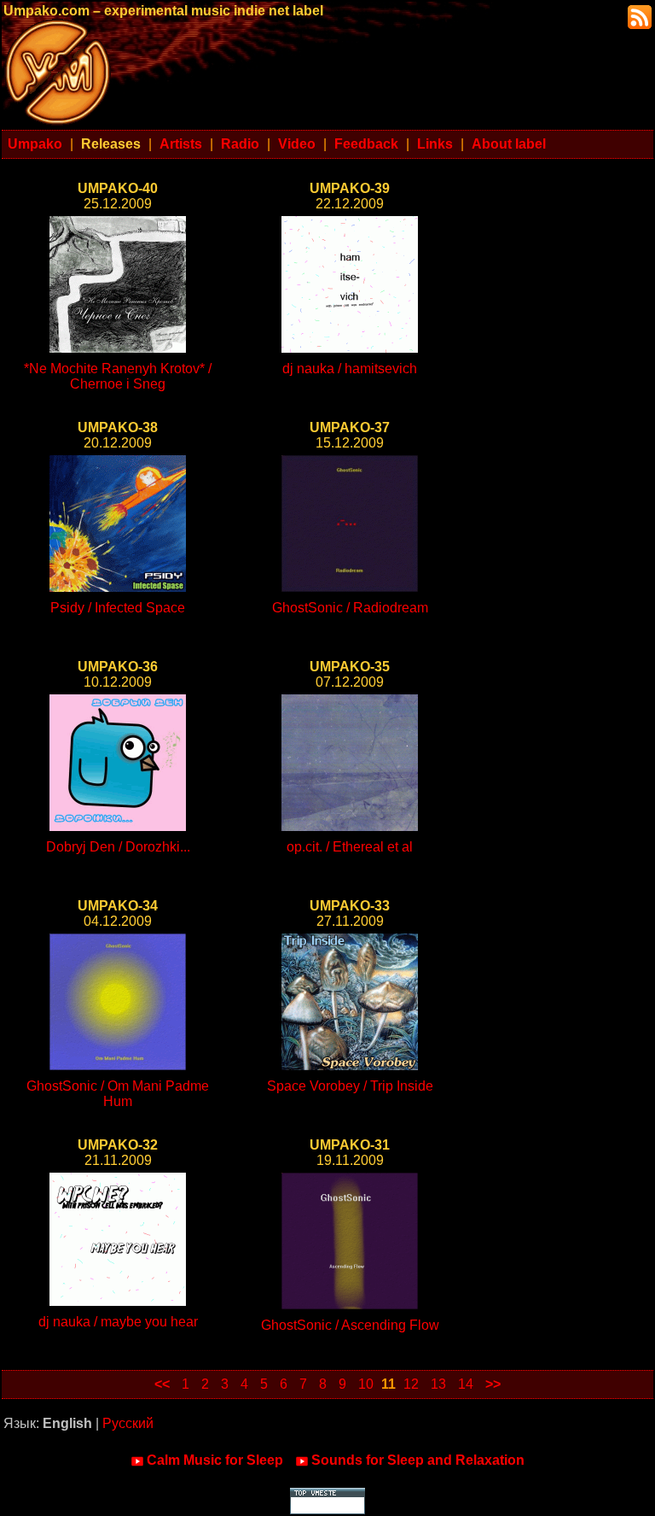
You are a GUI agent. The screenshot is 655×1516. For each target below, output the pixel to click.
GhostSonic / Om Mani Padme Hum (117, 1094)
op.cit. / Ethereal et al (350, 847)
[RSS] (638, 16)
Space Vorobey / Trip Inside (350, 1086)
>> (493, 1384)
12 (411, 1384)
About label (509, 144)
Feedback (366, 144)
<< (162, 1384)
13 (438, 1384)
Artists (180, 144)
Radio (240, 144)
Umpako (35, 144)
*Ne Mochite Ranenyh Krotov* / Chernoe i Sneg (118, 376)
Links (435, 144)
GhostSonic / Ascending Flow (350, 1325)
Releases (111, 144)
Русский (128, 1423)
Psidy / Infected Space (117, 607)
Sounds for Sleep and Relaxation (418, 1460)
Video (297, 144)
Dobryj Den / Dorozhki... (118, 847)
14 (465, 1384)
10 (366, 1384)
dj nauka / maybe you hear (118, 1321)
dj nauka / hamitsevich (349, 368)
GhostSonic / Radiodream (350, 607)
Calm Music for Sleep (215, 1460)
